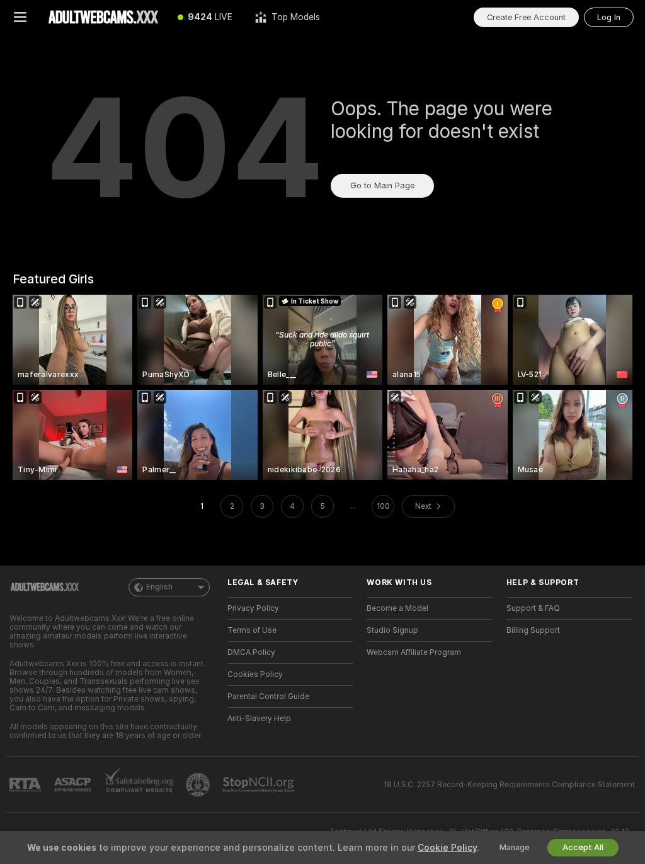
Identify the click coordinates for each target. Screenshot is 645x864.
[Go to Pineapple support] (199, 785)
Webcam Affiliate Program (414, 652)
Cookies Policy (255, 674)
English (159, 587)
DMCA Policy (251, 652)
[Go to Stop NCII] (259, 784)
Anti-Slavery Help (259, 718)
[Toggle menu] (20, 17)
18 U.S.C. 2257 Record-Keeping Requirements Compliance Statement (509, 784)
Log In (608, 17)
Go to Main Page (382, 185)
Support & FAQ (533, 608)
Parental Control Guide (268, 696)
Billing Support (533, 630)
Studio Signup (392, 630)
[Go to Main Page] (103, 17)
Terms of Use (252, 630)
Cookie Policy (447, 848)
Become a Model (397, 608)
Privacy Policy (253, 608)
